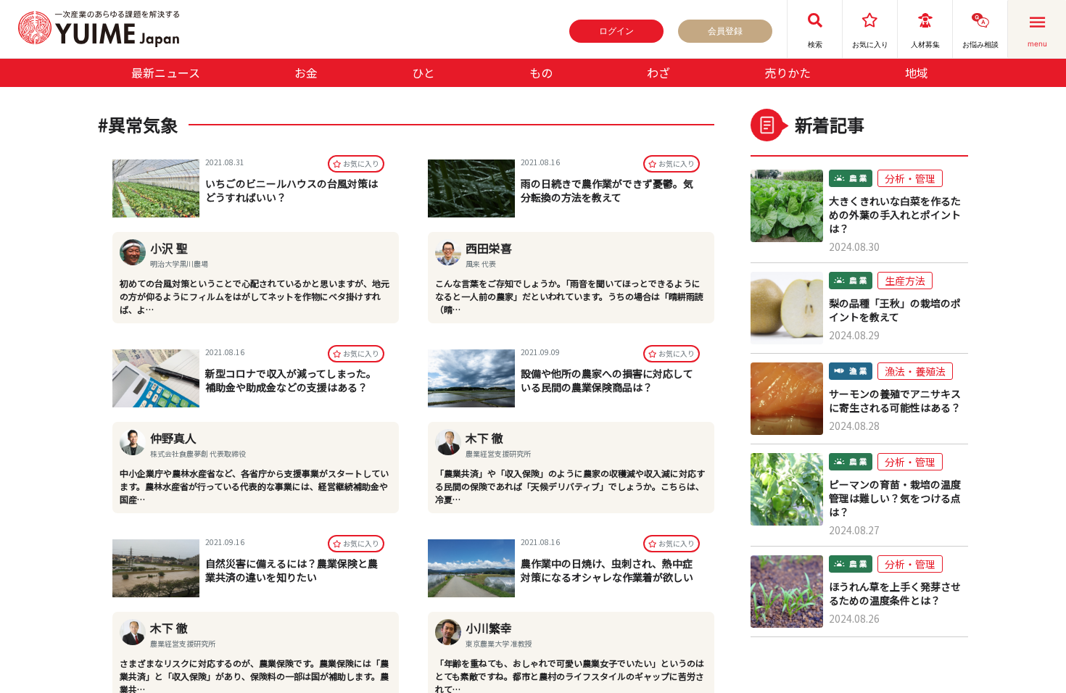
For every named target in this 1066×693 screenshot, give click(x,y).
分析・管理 (910, 178)
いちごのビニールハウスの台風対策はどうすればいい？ (291, 190)
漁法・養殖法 (915, 371)
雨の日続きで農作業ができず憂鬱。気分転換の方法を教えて (607, 190)
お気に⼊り (361, 163)
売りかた (787, 72)
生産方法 (905, 280)
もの (541, 72)
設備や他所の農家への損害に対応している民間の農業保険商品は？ (607, 380)
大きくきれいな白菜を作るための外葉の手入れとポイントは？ (895, 215)
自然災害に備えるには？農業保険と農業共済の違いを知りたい (291, 570)
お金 (306, 72)
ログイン (616, 30)
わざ (658, 72)
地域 (916, 72)
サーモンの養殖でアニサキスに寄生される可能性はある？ (895, 401)
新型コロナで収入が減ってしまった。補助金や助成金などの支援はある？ (290, 380)
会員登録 (725, 30)
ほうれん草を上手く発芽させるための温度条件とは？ (895, 593)
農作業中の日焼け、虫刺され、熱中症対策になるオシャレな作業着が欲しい (607, 570)
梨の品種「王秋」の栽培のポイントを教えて (895, 310)
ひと (423, 72)
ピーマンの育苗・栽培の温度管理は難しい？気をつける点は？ (895, 498)
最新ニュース (165, 72)
